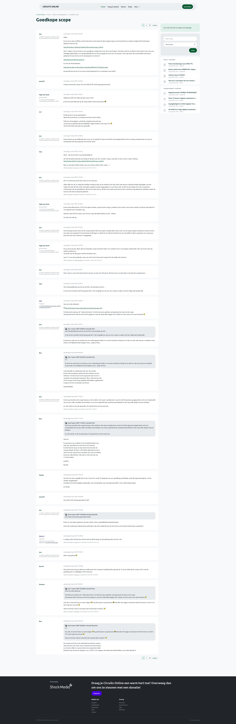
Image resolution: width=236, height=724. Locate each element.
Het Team (122, 702)
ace (40, 112)
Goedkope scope (74, 14)
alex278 (41, 81)
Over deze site (123, 705)
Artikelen (94, 702)
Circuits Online (40, 14)
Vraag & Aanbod (113, 7)
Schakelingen (95, 705)
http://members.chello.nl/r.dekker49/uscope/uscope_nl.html (83, 47)
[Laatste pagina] (149, 25)
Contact (93, 712)
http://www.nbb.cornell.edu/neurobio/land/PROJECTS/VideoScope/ (86, 67)
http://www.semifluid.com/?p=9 (74, 59)
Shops (130, 7)
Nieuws (123, 7)
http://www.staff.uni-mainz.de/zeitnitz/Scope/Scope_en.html (84, 161)
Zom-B (41, 566)
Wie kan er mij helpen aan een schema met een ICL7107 (187, 80)
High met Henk (44, 95)
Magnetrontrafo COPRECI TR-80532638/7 (183, 92)
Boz (40, 353)
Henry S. (42, 536)
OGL (40, 152)
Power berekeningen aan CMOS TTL (181, 64)
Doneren (97, 693)
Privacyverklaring (195, 720)
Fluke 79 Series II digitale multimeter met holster (185, 98)
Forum (103, 7)
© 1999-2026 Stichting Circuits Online (47, 720)
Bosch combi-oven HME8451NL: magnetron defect (186, 69)
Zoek (193, 50)
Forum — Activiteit (169, 59)
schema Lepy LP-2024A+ (177, 75)
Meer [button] (136, 7)
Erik (40, 34)
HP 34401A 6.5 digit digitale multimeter (182, 109)
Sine (40, 301)
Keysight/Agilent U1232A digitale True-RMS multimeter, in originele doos (193, 104)
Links (92, 709)
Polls (120, 707)
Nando (41, 475)
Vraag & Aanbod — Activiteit (172, 88)
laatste (155, 25)
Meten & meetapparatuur (60, 14)
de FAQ (188, 27)
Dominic (42, 584)
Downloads (94, 707)
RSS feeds (122, 709)
